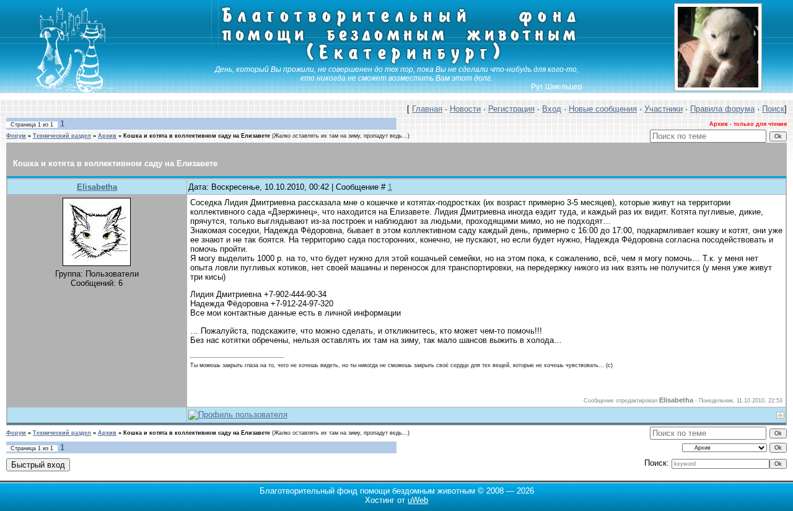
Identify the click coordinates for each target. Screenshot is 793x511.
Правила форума (722, 108)
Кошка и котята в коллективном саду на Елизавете (196, 136)
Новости (465, 108)
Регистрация (511, 108)
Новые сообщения (603, 108)
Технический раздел (62, 136)
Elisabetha (97, 187)
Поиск (773, 108)
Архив (107, 136)
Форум (16, 136)
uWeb (418, 500)
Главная (427, 108)
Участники (663, 108)
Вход (551, 108)
